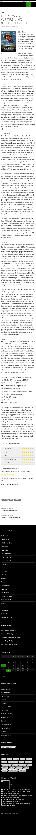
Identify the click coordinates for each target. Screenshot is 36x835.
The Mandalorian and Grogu (9, 630)
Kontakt (3, 603)
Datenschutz (6, 607)
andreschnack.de (7, 617)
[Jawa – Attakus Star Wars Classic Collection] (5, 784)
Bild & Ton (5, 589)
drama (5, 499)
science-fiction (6, 764)
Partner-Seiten (5, 614)
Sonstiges (5, 575)
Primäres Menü (33, 4)
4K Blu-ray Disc (7, 543)
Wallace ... (30, 795)
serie (11, 767)
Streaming (5, 546)
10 (3, 665)
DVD (2, 12)
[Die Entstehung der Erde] (6, 797)
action (22, 759)
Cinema (4, 564)
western (17, 499)
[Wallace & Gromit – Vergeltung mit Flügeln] (13, 795)
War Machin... (26, 789)
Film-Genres (6, 585)
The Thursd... (27, 791)
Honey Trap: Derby (7, 641)
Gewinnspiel (5, 724)
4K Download (6, 553)
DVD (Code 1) (6, 560)
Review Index (5, 536)
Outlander (27, 803)
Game (3, 721)
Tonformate (5, 592)
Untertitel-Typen (7, 596)
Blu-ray (3, 696)
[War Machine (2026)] (11, 789)
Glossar (3, 582)
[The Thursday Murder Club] (12, 791)
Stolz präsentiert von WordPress (9, 813)
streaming (18, 767)
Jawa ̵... (12, 784)
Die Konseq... (11, 805)
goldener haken (12, 770)
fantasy (15, 764)
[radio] (2, 474)
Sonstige (3, 731)
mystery (26, 767)
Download (5, 550)
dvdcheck (15, 26)
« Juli (3, 676)
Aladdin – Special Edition (9, 509)
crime (21, 762)
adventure (28, 762)
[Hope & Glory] (8, 793)
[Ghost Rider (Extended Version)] (9, 799)
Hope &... (19, 793)
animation (22, 764)
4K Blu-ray (4, 689)
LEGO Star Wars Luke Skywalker (11, 637)
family (4, 770)
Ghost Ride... (21, 799)
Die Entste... (16, 797)
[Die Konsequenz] (4, 805)
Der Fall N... (16, 801)
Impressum (5, 610)
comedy (29, 759)
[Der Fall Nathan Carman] (6, 801)
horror (29, 764)
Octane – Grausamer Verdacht (10, 516)
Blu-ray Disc (6, 539)
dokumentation (13, 762)
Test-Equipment (6, 599)
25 (8, 671)
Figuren (3, 578)
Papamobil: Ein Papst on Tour (10, 634)
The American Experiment (9, 644)
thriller (4, 762)
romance (5, 767)
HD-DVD (5, 571)
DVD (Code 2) (6, 557)
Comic (3, 703)
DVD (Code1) (5, 714)
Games (4, 568)
